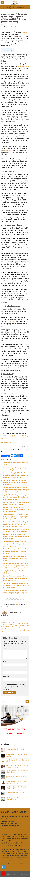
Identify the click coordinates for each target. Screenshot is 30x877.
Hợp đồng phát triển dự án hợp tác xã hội (17, 760)
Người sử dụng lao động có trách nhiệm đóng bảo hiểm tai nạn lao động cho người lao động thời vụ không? (16, 490)
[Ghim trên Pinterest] (19, 598)
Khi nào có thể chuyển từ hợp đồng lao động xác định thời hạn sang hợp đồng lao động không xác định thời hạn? (16, 475)
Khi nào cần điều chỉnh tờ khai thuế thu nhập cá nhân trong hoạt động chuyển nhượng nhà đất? (8, 627)
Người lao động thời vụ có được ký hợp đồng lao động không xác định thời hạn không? (15, 558)
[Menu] (2, 2)
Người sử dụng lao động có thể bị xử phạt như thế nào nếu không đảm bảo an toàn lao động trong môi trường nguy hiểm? (15, 566)
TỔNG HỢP (20, 874)
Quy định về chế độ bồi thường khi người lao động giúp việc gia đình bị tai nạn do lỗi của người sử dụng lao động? (15, 524)
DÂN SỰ (19, 873)
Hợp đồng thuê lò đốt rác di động (16, 792)
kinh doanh (7, 150)
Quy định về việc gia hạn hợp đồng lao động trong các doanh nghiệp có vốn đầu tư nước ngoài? (15, 482)
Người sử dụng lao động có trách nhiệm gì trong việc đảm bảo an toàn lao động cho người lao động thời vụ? (16, 497)
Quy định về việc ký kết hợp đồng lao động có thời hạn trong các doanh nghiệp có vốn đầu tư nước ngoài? (16, 585)
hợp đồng (24, 32)
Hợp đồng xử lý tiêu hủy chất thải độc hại (16, 777)
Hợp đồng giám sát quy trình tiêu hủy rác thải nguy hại (17, 798)
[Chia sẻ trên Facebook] (10, 598)
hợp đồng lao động (23, 66)
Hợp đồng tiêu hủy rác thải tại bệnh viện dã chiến (16, 787)
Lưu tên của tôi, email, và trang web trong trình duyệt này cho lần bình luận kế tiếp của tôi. (14, 687)
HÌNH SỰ (24, 873)
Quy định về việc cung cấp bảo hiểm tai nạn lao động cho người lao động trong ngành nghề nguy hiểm (15, 578)
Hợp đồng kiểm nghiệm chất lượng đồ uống (16, 755)
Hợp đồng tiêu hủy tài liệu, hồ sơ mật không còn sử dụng (17, 766)
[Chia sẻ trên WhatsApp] (7, 598)
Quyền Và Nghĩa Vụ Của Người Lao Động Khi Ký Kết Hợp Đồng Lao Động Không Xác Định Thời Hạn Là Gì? (16, 517)
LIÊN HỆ (26, 874)
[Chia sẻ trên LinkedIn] (22, 598)
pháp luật (9, 321)
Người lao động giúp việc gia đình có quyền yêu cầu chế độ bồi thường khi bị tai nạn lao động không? (16, 509)
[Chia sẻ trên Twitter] (13, 598)
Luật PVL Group (18, 26)
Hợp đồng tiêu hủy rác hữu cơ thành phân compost (17, 771)
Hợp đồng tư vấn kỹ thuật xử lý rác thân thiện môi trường (16, 782)
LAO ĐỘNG (3, 12)
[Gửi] (27, 701)
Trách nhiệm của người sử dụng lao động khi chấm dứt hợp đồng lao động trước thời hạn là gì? (15, 551)
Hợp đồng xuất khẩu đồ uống (15, 749)
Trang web (6, 676)
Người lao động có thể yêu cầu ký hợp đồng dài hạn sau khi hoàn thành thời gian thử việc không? (16, 536)
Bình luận (6, 648)
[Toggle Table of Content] (10, 50)
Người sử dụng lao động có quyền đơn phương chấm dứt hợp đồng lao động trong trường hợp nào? (14, 544)
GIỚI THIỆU (13, 873)
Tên (4, 662)
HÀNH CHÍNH (14, 874)
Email (5, 669)
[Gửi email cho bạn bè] (16, 598)
